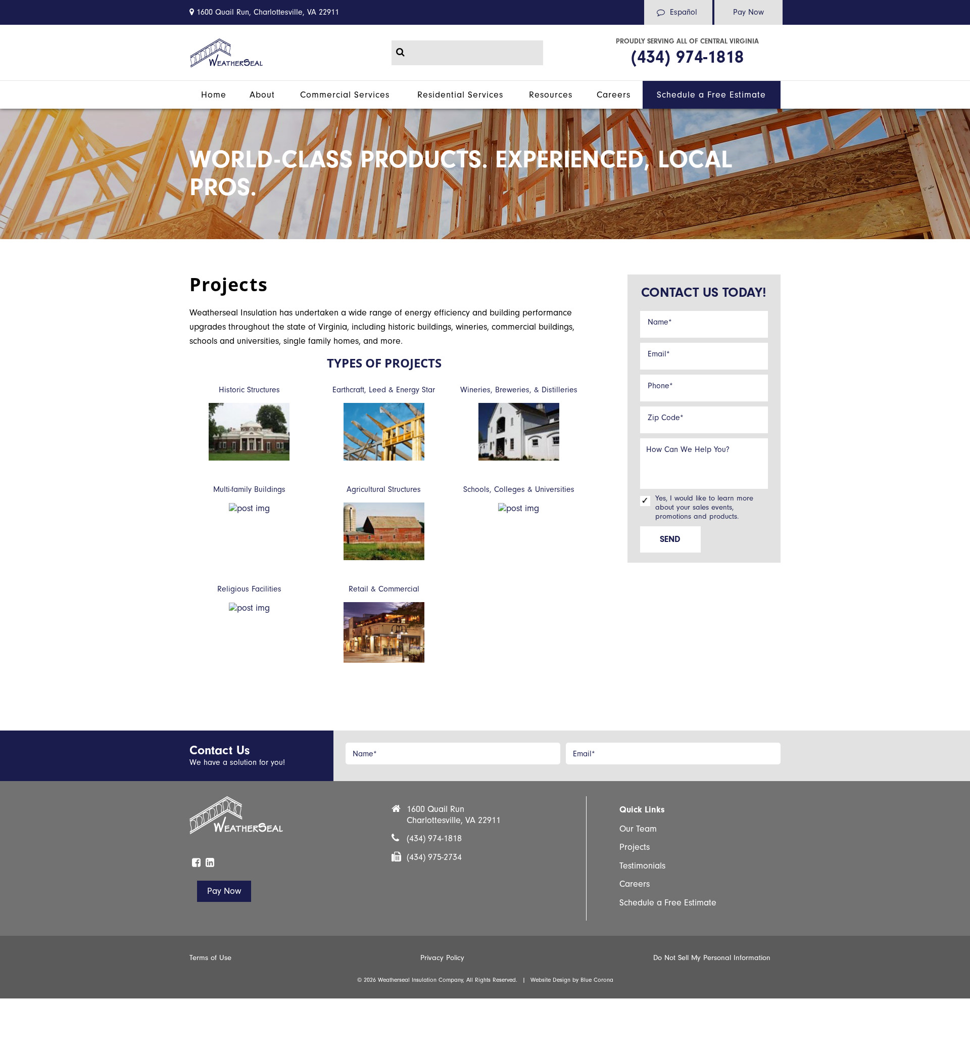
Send (670, 539)
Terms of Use (210, 957)
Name (660, 322)
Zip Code (666, 418)
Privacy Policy (442, 957)
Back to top (17, 865)
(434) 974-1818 (687, 57)
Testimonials (642, 865)
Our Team (638, 829)
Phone (660, 386)
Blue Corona (596, 979)
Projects (634, 847)
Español (683, 12)
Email (659, 354)
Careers (634, 884)
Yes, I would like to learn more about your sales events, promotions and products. (704, 507)
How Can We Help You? (688, 449)
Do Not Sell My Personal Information (711, 957)
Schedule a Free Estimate (667, 902)
